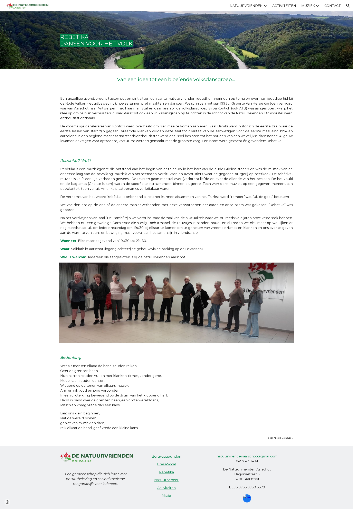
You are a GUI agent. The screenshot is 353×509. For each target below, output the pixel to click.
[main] (176, 40)
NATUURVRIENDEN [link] (246, 6)
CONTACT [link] (332, 6)
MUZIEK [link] (308, 6)
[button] (348, 6)
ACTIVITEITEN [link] (284, 6)
